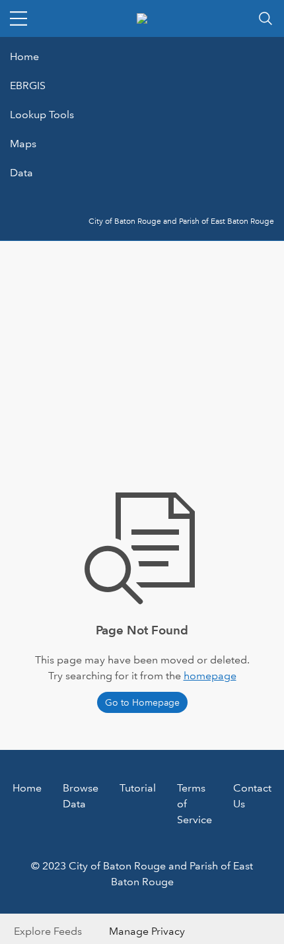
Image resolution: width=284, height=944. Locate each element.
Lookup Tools (42, 114)
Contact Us (252, 796)
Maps (23, 143)
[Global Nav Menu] (18, 18)
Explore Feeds (48, 931)
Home (24, 56)
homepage (210, 675)
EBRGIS (28, 85)
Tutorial (138, 788)
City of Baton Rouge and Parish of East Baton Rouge (181, 221)
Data (21, 172)
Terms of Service (194, 804)
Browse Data (80, 796)
